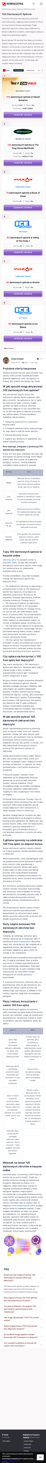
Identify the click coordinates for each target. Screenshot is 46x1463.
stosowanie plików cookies (10, 1461)
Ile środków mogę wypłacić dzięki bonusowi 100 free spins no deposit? (21, 1335)
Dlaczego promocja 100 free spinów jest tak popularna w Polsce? (20, 1299)
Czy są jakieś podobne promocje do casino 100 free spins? (20, 1344)
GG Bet (26, 1451)
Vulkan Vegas (28, 1441)
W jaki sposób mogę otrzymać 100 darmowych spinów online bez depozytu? (19, 1278)
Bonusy (20, 9)
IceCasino (23, 232)
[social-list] (41, 358)
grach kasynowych (22, 941)
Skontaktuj (6, 1441)
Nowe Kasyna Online (9, 9)
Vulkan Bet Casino (23, 187)
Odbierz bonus (23, 115)
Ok (40, 1457)
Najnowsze (30, 70)
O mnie (5, 1435)
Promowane (18, 70)
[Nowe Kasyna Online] (12, 3)
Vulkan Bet (27, 1444)
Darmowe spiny (9, 560)
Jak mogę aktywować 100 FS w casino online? (21, 1318)
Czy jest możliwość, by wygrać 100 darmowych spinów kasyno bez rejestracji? (20, 1309)
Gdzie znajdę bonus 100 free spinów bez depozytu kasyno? (20, 1327)
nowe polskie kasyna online (23, 1205)
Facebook (38, 358)
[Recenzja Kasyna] (23, 180)
